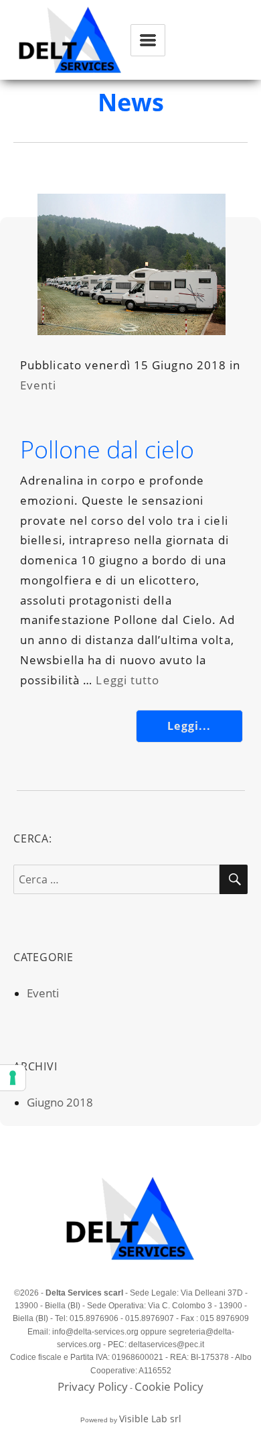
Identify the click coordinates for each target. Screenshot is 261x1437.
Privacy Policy (93, 1386)
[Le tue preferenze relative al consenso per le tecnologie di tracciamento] (12, 1077)
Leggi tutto (127, 680)
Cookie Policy (169, 1386)
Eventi (38, 385)
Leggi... (189, 725)
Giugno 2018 (60, 1102)
